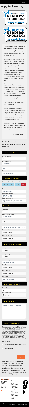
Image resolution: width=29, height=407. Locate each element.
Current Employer (6, 260)
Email (17, 184)
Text (11, 184)
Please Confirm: (6, 341)
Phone (5, 184)
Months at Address (7, 235)
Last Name (6, 161)
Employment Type (6, 254)
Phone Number (6, 188)
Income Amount (6, 287)
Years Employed (6, 264)
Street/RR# (5, 209)
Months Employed (6, 270)
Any (23, 184)
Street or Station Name (8, 214)
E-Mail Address (7, 198)
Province (4, 219)
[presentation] (14, 158)
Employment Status (7, 248)
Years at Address (6, 229)
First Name (6, 156)
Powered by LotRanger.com (23, 404)
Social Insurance (6, 170)
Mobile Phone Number (7, 193)
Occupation (5, 276)
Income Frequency (6, 292)
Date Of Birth (5, 166)
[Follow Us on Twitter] (25, 387)
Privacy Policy (12, 404)
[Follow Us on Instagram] (25, 392)
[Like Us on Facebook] (25, 382)
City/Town (4, 225)
